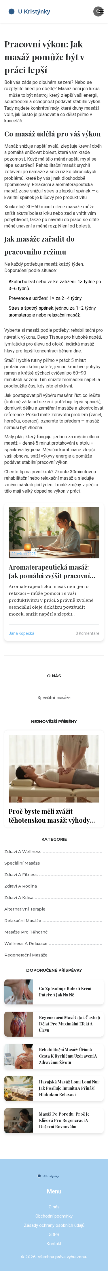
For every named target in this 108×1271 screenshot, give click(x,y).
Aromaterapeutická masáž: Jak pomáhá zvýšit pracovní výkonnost (49, 571)
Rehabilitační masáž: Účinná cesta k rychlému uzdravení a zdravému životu (68, 1056)
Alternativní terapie (25, 909)
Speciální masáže (22, 863)
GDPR (54, 1234)
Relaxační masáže (22, 920)
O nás (54, 1207)
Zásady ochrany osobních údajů (54, 1225)
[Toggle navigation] (101, 11)
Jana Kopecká (21, 633)
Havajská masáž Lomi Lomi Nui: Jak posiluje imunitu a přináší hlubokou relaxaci (69, 1088)
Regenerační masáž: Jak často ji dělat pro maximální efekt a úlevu (69, 1024)
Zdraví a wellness (22, 851)
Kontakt (54, 1243)
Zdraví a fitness (21, 874)
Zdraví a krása (18, 897)
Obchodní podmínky (54, 1216)
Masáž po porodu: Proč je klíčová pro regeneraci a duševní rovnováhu (64, 1120)
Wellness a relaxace (26, 943)
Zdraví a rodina (20, 886)
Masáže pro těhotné (26, 932)
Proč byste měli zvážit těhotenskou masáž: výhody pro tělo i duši (49, 816)
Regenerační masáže (26, 955)
